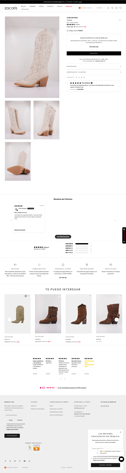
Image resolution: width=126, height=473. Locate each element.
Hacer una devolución (56, 415)
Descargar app (93, 46)
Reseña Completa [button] (19, 230)
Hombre (19, 420)
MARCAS (50, 6)
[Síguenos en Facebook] (5, 461)
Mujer (11, 420)
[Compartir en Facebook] (76, 77)
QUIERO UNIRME (105, 465)
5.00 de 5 (46, 247)
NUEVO (59, 6)
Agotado (94, 53)
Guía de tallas (105, 406)
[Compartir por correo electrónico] (84, 77)
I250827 (68, 339)
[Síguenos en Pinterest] (20, 461)
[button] (71, 24)
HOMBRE (33, 6)
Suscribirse (12, 435)
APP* (80, 2)
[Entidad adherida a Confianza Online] (33, 447)
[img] (18, 206)
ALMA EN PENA (72, 18)
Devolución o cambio (56, 409)
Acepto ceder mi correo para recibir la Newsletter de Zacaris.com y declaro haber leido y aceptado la (106, 458)
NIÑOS (41, 6)
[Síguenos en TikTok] (29, 461)
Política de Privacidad (37, 409)
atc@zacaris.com (79, 408)
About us (33, 406)
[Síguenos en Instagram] (15, 461)
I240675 (38, 339)
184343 (98, 339)
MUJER (23, 6)
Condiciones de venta (56, 412)
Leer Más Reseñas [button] (63, 237)
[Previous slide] (10, 220)
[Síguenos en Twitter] (10, 461)
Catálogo (25, 9)
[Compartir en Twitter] (79, 77)
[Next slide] (115, 220)
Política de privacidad (99, 460)
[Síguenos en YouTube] (24, 461)
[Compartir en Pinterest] (81, 77)
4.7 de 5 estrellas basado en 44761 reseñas (72, 388)
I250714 (7, 339)
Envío (51, 406)
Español (100, 8)
